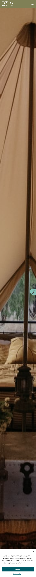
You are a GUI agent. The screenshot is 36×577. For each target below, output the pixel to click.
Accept (18, 569)
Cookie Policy (17, 574)
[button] (33, 551)
